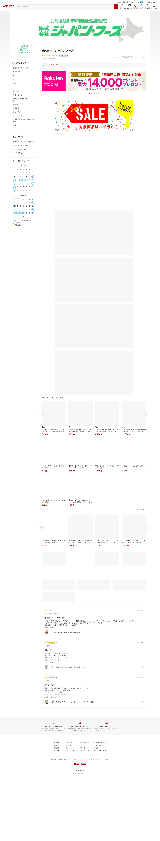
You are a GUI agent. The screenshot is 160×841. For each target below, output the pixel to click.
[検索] (116, 6)
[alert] (94, 65)
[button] (152, 2)
